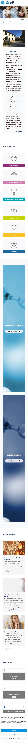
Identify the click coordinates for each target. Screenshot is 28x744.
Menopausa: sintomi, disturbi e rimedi (13, 632)
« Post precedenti (7, 649)
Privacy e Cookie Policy (8, 741)
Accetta (14, 730)
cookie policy (18, 719)
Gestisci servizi (14, 726)
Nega (14, 734)
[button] (26, 714)
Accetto (14, 678)
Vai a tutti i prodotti (14, 331)
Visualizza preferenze (14, 738)
